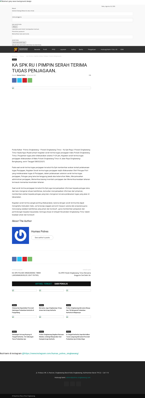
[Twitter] (19, 80)
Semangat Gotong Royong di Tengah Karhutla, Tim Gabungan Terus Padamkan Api (22, 337)
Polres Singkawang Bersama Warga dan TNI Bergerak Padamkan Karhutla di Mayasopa (78, 310)
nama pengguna (17, 17)
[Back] (12, 6)
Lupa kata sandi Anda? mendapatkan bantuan (25, 29)
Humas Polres (21, 75)
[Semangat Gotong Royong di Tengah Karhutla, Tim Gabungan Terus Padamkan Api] (24, 324)
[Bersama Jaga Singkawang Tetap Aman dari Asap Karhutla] (51, 297)
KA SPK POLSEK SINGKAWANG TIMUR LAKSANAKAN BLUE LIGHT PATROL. (26, 274)
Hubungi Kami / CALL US (109, 49)
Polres (22, 56)
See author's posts (42, 237)
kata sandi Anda (16, 24)
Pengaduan (92, 49)
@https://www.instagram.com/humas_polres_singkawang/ (50, 353)
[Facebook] (124, 6)
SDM (122, 49)
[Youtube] (131, 6)
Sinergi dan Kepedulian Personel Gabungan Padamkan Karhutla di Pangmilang (23, 310)
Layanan (63, 49)
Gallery (73, 49)
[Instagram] (127, 6)
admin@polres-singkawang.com (78, 377)
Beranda (37, 49)
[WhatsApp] (30, 80)
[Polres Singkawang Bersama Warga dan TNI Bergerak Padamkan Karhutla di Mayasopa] (78, 297)
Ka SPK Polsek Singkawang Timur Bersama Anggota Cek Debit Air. (75, 274)
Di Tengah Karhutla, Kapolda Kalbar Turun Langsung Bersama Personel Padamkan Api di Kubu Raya (78, 337)
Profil (45, 49)
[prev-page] (12, 343)
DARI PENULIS (61, 284)
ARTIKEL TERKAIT (43, 284)
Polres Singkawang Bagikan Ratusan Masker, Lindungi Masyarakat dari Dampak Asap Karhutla (51, 337)
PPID (53, 49)
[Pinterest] (24, 80)
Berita (81, 49)
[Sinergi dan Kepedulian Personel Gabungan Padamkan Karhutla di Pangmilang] (24, 297)
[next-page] (13, 343)
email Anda (15, 40)
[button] (120, 6)
